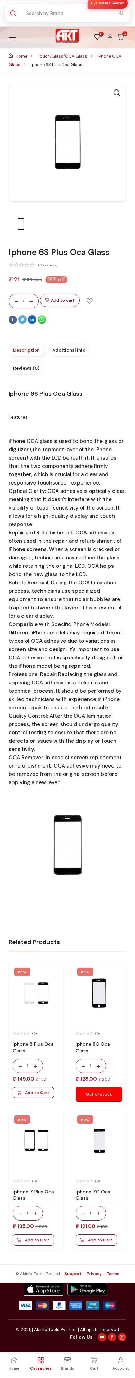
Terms (113, 1273)
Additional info (69, 350)
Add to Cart (37, 1092)
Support (73, 1273)
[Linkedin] (33, 322)
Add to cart (63, 300)
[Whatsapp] (42, 322)
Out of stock (99, 1094)
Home (21, 56)
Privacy (94, 1273)
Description (26, 350)
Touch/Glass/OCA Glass (63, 56)
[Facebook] (13, 322)
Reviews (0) (26, 368)
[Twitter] (23, 322)
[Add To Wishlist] (90, 301)
